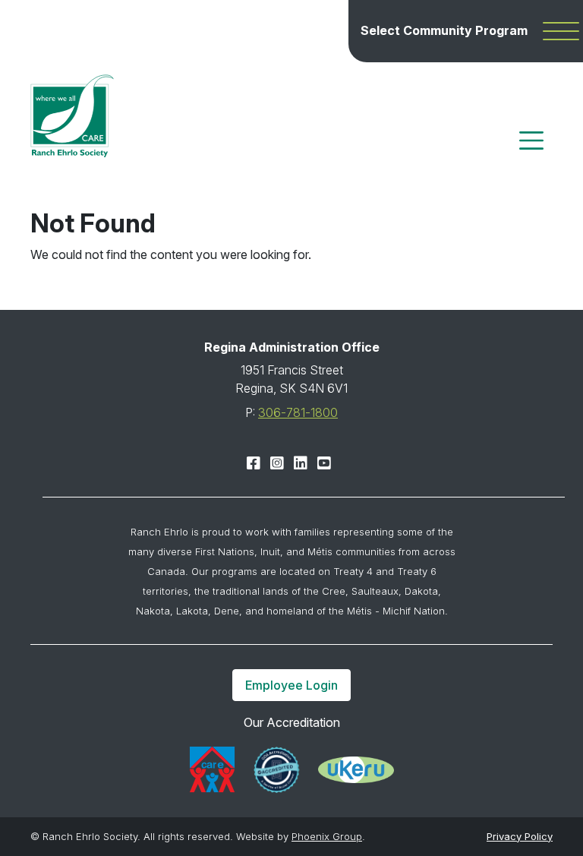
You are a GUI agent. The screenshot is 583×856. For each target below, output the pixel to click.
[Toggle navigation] (531, 140)
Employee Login (291, 685)
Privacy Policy (520, 836)
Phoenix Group (327, 836)
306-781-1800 (298, 412)
